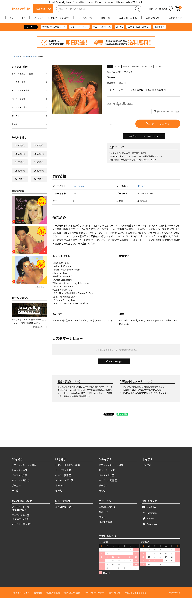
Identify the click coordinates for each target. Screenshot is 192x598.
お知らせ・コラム (128, 17)
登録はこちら (39, 326)
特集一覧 (105, 17)
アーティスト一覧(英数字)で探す (20, 508)
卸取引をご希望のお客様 (135, 592)
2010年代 (20, 179)
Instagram (152, 513)
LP (23, 17)
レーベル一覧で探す (22, 523)
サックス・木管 (18, 82)
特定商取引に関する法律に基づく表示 (63, 592)
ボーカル (25, 56)
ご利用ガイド (175, 17)
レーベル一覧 (85, 17)
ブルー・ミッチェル (102, 26)
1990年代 (20, 170)
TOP (13, 56)
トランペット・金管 (20, 90)
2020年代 (39, 179)
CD (11, 17)
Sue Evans (78, 186)
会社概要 (38, 592)
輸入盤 (33, 56)
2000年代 (39, 170)
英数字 (54, 17)
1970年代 (20, 162)
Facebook (152, 524)
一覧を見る (40, 287)
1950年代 (20, 153)
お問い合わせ (153, 17)
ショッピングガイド (20, 592)
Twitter (150, 518)
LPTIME (119, 26)
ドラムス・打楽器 (19, 107)
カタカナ (63, 17)
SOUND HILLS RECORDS (139, 26)
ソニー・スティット (79, 26)
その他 (15, 124)
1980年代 (39, 162)
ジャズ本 (146, 465)
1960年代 (39, 153)
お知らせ (103, 512)
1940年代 (39, 145)
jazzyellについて (107, 506)
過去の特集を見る (64, 506)
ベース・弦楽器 (18, 98)
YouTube (151, 507)
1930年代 (20, 145)
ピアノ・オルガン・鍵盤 (22, 73)
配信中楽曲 (159, 26)
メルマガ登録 (105, 522)
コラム (102, 517)
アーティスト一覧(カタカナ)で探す (20, 517)
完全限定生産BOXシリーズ (53, 26)
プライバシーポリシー (94, 592)
